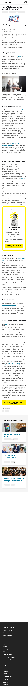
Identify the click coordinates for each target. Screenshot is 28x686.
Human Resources (21, 11)
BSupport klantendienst (9, 657)
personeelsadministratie (13, 363)
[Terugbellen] (25, 2)
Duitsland (5, 680)
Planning (13, 462)
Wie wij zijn (5, 669)
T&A (6, 324)
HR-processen (7, 365)
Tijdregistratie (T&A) (8, 630)
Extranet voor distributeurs (9, 660)
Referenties (5, 646)
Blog (4, 644)
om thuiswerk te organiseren (9, 305)
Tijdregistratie (5, 11)
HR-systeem (15, 360)
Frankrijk (5, 682)
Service (4, 651)
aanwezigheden (21, 110)
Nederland (5, 684)
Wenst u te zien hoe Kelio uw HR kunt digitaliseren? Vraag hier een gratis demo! (14, 402)
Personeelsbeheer (12, 11)
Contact (5, 673)
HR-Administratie (7, 633)
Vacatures (5, 671)
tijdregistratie (18, 56)
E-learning (5, 649)
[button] (8, 411)
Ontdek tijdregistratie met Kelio (14, 246)
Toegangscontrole (7, 439)
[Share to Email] (6, 411)
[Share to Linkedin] (3, 411)
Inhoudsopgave (7, 25)
